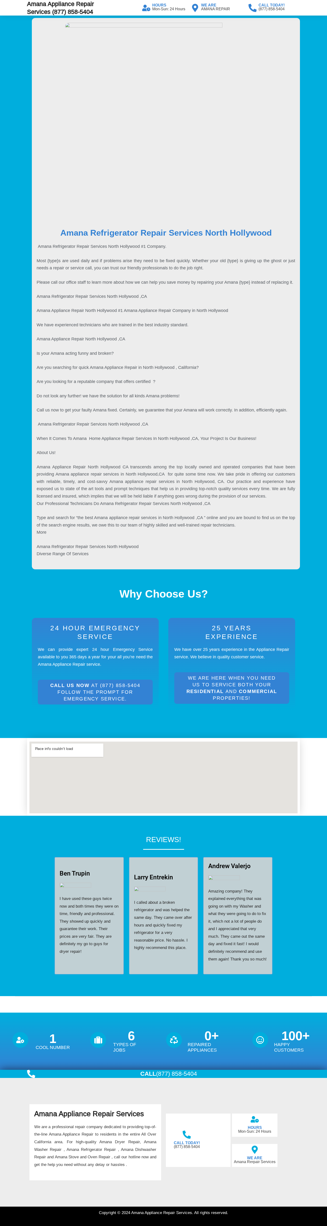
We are (208, 5)
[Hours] (146, 8)
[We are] (195, 8)
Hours (159, 5)
